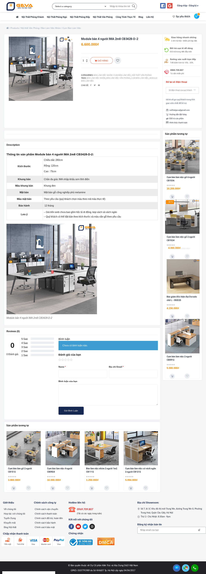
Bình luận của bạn (68, 381)
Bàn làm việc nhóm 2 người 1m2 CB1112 (101, 470)
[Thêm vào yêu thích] (117, 60)
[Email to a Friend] (99, 85)
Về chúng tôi (10, 509)
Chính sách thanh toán (46, 513)
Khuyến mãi (10, 522)
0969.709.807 (177, 70)
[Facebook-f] (71, 526)
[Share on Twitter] (95, 85)
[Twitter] (85, 526)
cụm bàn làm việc (140, 78)
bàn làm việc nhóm (96, 78)
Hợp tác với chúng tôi (14, 513)
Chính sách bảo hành (45, 522)
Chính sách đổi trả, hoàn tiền (49, 518)
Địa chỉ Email (116, 367)
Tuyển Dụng (10, 518)
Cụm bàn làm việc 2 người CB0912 (179, 358)
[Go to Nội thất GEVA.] (7, 28)
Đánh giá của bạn (70, 354)
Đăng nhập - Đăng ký (186, 6)
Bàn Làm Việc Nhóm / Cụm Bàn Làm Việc (112, 75)
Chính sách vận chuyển (46, 509)
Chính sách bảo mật (45, 527)
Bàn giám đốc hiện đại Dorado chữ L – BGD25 (182, 298)
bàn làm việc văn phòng (118, 78)
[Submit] (195, 90)
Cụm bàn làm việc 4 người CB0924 (59, 470)
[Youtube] (78, 526)
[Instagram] (92, 526)
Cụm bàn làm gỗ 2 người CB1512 (20, 470)
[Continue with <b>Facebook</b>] (163, 5)
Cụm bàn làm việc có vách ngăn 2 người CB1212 (140, 470)
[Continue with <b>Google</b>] (170, 5)
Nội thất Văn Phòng (142, 75)
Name (62, 367)
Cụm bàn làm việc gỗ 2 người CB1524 (181, 238)
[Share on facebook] (90, 85)
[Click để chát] (176, 571)
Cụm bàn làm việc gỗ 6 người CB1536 (181, 179)
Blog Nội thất (10, 527)
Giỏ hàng (103, 61)
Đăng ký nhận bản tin (149, 524)
